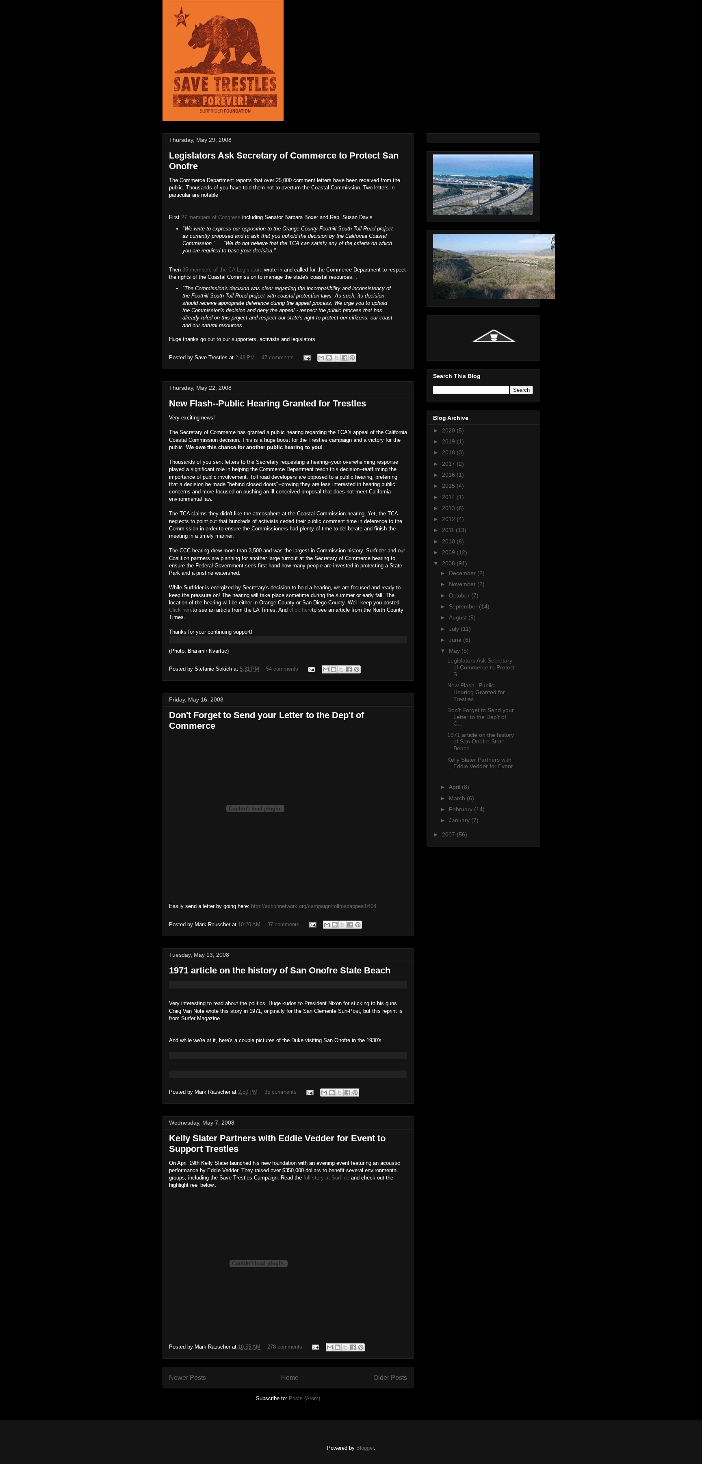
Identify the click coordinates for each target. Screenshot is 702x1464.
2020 (449, 430)
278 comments (284, 1347)
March (458, 798)
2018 (449, 452)
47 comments (278, 357)
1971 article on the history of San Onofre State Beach (279, 970)
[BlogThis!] (329, 358)
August (458, 617)
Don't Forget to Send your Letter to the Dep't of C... (480, 717)
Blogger (365, 1448)
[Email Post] (306, 357)
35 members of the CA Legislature (223, 270)
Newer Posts (187, 1377)
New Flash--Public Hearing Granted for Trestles (267, 403)
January (460, 820)
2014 (449, 497)
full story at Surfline (326, 1178)
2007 (449, 834)
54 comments (282, 669)
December (463, 573)
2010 (449, 541)
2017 (449, 463)
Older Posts (390, 1377)
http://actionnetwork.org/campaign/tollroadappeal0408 (313, 906)
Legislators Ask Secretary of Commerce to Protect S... (481, 667)
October (460, 595)
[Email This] (321, 358)
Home (290, 1377)
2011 (449, 530)
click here (300, 610)
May (455, 650)
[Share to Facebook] (344, 358)
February (461, 809)
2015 (449, 485)
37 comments (283, 924)
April (455, 787)
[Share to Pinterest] (352, 358)
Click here (181, 610)
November (463, 584)
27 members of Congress (211, 217)
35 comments (280, 1092)
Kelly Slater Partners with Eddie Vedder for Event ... (480, 766)
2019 (449, 441)
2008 (449, 563)
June (456, 639)
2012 (449, 519)
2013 (449, 508)
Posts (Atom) (304, 1398)
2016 (449, 474)
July (455, 629)
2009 (449, 552)
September (464, 606)
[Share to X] (337, 358)
